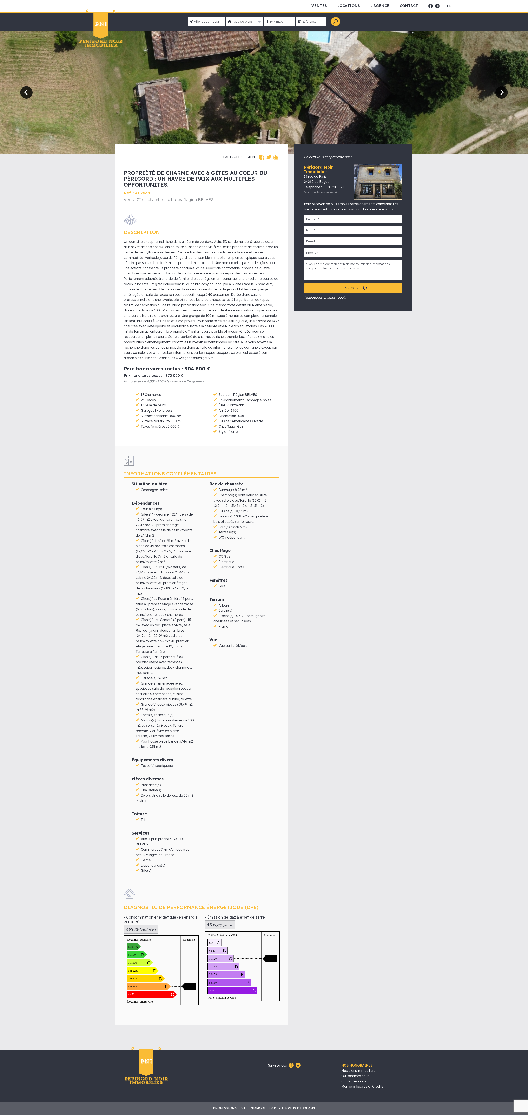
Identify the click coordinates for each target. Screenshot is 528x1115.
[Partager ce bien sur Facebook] (261, 157)
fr (449, 6)
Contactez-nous (353, 1081)
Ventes (319, 5)
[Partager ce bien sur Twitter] (268, 157)
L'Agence (379, 5)
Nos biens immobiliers (358, 1071)
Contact (409, 5)
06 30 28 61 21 (333, 187)
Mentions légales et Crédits (362, 1086)
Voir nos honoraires (319, 192)
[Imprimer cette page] (275, 157)
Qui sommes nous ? (356, 1076)
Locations (348, 5)
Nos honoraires (356, 1065)
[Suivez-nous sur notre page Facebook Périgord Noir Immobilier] (291, 1065)
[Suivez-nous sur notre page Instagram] (298, 1065)
